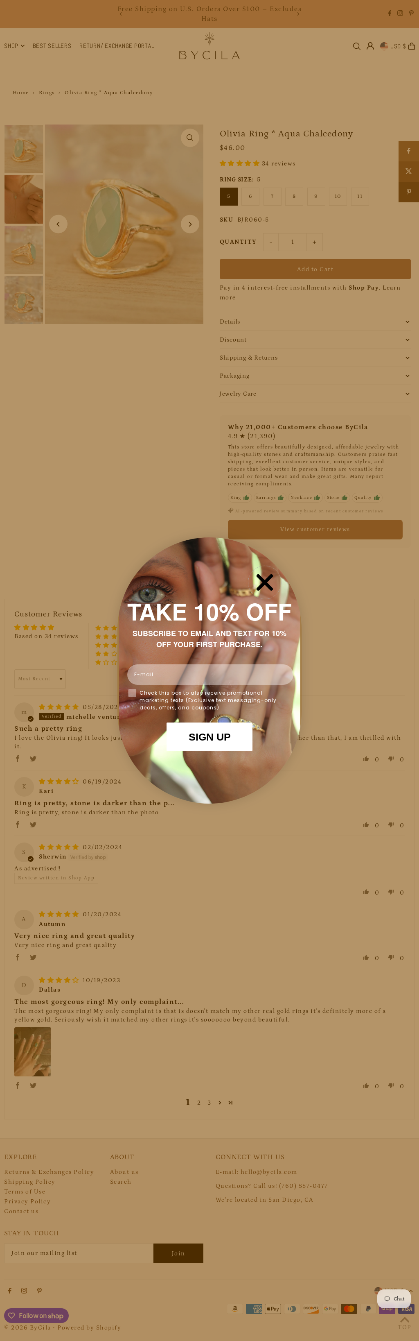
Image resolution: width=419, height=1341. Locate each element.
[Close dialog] (264, 582)
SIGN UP (210, 737)
